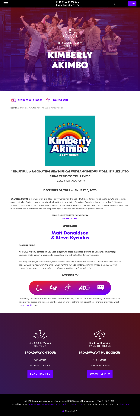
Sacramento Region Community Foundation (47, 404)
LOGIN (132, 3)
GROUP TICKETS (69, 218)
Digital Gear (124, 404)
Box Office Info (40, 374)
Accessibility (27, 305)
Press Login (71, 411)
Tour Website (60, 100)
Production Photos (30, 100)
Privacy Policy (76, 404)
